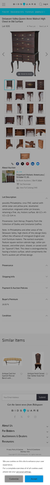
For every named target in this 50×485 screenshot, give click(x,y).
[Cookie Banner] (25, 471)
